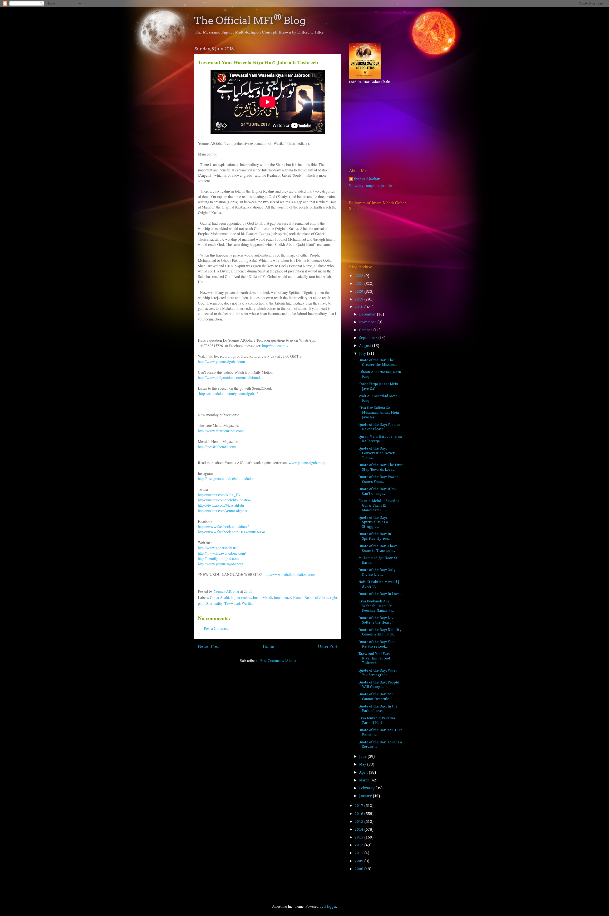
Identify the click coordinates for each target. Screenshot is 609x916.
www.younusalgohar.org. (307, 462)
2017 (359, 806)
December (368, 314)
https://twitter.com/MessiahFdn (221, 505)
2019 (359, 299)
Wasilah (248, 603)
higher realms (241, 597)
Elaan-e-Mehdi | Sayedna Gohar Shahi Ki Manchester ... (379, 505)
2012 (359, 845)
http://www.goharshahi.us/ (217, 547)
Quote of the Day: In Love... (380, 594)
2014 (359, 830)
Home (268, 646)
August (365, 346)
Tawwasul (232, 603)
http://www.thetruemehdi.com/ (221, 430)
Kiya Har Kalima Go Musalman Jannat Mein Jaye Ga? (379, 412)
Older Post (327, 646)
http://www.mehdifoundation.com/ (289, 574)
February (367, 788)
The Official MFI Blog (249, 20)
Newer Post (208, 646)
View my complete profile (370, 186)
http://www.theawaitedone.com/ (222, 553)
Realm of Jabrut (316, 597)
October (366, 330)
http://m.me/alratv (276, 345)
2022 (359, 276)
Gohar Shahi (219, 597)
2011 (359, 853)
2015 (359, 822)
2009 (359, 861)
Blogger (330, 906)
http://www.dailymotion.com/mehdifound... (230, 377)
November (368, 322)
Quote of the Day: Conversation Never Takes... (377, 453)
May (363, 764)
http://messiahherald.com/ (217, 446)
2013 (359, 837)
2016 (359, 814)
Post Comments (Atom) (278, 660)
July (363, 354)
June (363, 757)
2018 (359, 307)
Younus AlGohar (367, 179)
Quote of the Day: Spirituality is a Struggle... (373, 522)
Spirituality (214, 603)
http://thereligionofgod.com (218, 558)
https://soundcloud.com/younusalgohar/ (228, 393)
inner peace (282, 597)
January (366, 796)
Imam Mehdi (262, 597)
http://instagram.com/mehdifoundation (226, 478)
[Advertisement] (378, 125)
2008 (359, 869)
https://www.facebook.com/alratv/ (223, 526)
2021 (359, 284)
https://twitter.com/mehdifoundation (224, 499)
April (364, 773)
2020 (359, 292)
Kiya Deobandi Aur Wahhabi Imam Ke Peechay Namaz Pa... (376, 606)
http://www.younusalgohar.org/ (221, 563)
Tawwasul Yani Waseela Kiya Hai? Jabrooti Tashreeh (377, 658)
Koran (298, 597)
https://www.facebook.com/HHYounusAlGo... (233, 531)
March (364, 780)
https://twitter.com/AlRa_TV (219, 494)
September (368, 338)
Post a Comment (216, 628)
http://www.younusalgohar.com (221, 361)
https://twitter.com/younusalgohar (222, 510)
